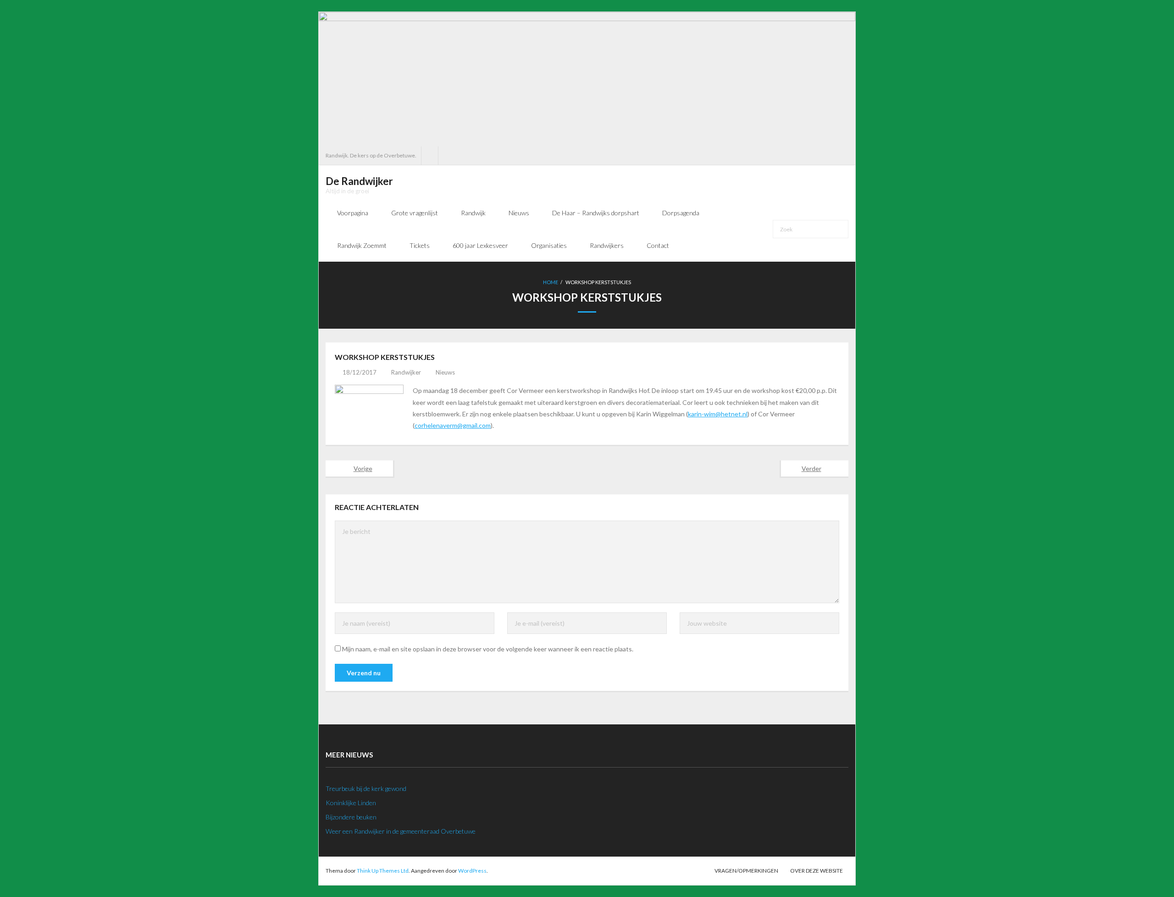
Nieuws (445, 372)
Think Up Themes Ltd (383, 870)
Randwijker (406, 372)
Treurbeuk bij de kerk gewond (366, 788)
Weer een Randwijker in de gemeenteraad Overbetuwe (401, 831)
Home (550, 282)
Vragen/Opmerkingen (746, 870)
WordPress (472, 870)
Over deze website (816, 870)
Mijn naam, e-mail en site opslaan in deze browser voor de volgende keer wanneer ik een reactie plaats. (487, 649)
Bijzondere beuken (351, 817)
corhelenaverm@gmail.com (453, 425)
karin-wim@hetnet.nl (718, 414)
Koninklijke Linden (351, 803)
